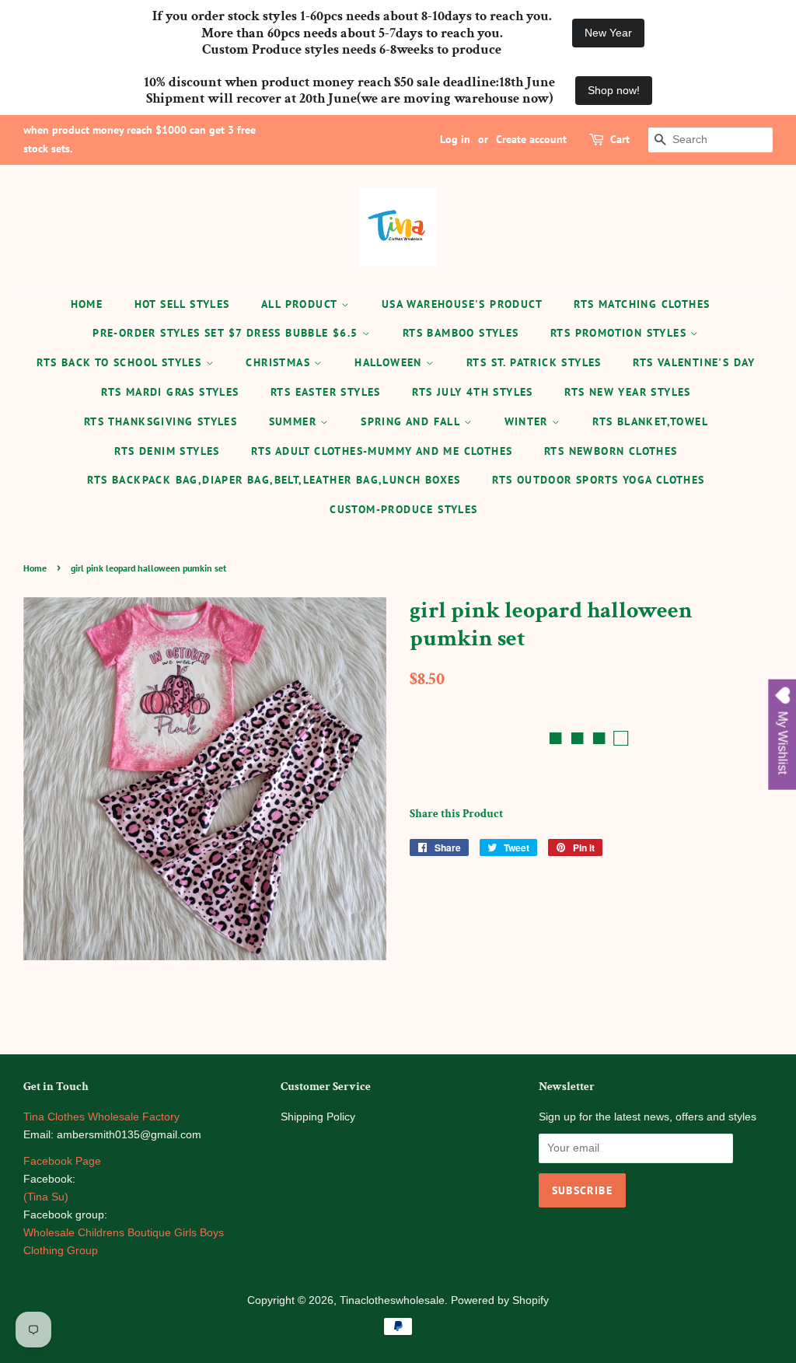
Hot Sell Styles (182, 304)
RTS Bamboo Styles (461, 333)
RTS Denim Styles (166, 451)
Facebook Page (62, 1161)
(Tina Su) (45, 1197)
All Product (301, 304)
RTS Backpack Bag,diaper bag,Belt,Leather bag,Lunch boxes (273, 480)
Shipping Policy (318, 1117)
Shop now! (614, 90)
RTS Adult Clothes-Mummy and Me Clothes (381, 451)
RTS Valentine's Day (694, 362)
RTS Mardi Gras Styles (170, 392)
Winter (528, 421)
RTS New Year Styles (627, 392)
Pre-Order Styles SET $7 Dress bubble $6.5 (227, 333)
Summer (295, 421)
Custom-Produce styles (403, 509)
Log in (455, 139)
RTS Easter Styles (326, 392)
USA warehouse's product (462, 304)
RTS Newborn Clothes (611, 451)
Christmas (280, 362)
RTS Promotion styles (620, 333)
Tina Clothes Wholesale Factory (101, 1117)
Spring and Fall (412, 421)
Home (87, 304)
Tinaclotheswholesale (392, 1300)
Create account (531, 139)
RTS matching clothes (642, 304)
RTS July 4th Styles (472, 392)
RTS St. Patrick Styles (534, 362)
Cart (620, 139)
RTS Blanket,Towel (650, 421)
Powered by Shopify (500, 1300)
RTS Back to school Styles (121, 362)
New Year (608, 32)
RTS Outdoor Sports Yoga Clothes (598, 480)
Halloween (390, 362)
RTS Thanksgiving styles (160, 421)
